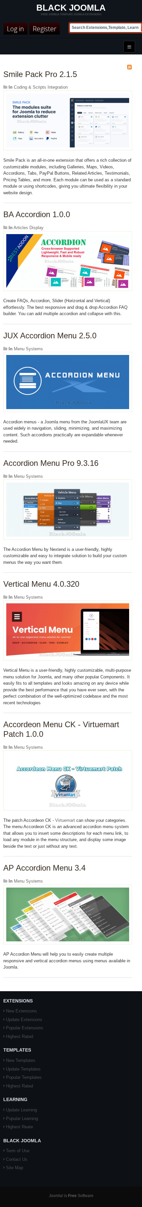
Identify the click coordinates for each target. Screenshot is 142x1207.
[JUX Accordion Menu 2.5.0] (67, 381)
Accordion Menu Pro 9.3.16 (50, 463)
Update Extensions (24, 1019)
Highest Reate (19, 1126)
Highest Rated (19, 1036)
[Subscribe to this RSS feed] (129, 67)
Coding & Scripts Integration (41, 87)
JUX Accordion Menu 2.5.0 (49, 335)
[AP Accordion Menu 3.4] (67, 913)
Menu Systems (28, 348)
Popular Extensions (24, 1027)
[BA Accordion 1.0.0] (67, 260)
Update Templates (23, 1069)
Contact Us (16, 1159)
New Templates (20, 1060)
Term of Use (17, 1150)
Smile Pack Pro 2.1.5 (40, 74)
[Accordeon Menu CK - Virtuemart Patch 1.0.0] (67, 780)
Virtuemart (65, 820)
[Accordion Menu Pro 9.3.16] (67, 509)
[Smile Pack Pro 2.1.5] (67, 120)
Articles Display (29, 227)
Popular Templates (24, 1077)
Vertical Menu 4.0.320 (41, 583)
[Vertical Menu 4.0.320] (67, 630)
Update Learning (21, 1109)
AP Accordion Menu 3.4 (44, 867)
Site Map (14, 1167)
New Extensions (21, 1010)
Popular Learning (22, 1118)
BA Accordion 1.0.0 (36, 214)
